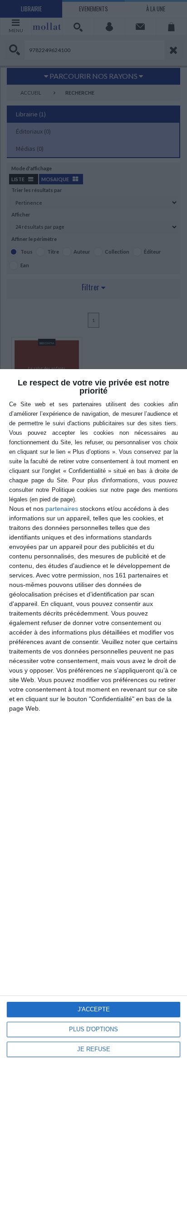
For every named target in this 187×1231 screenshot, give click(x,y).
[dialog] (93, 800)
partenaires (61, 508)
